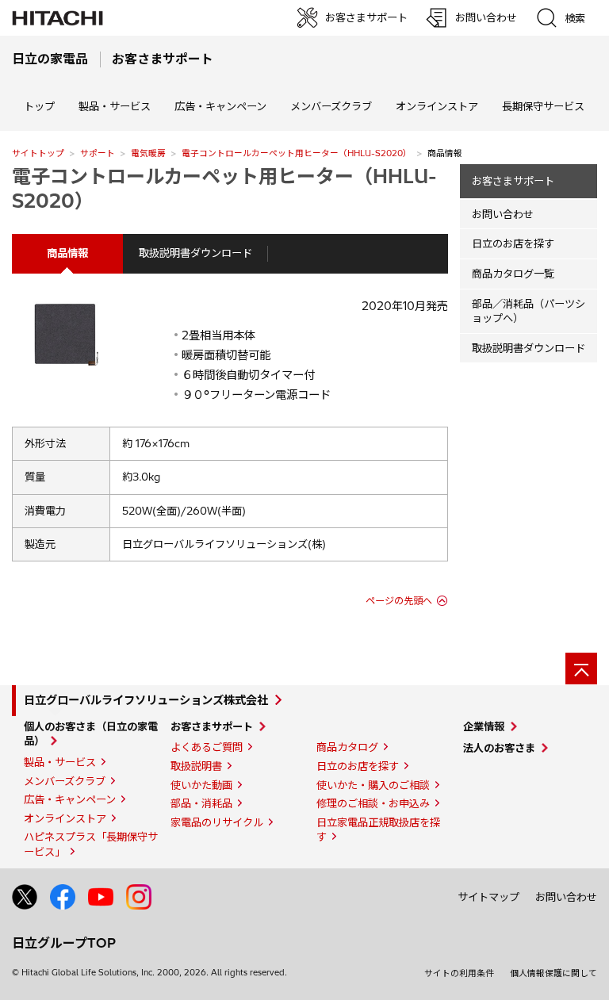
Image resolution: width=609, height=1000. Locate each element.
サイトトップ (38, 153)
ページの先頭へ (399, 601)
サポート (97, 153)
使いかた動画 (201, 785)
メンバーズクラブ (331, 106)
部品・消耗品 (201, 803)
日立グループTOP (64, 943)
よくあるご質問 (206, 747)
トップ (39, 106)
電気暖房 (148, 153)
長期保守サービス (543, 106)
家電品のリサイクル (216, 822)
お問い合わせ (503, 214)
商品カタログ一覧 (513, 273)
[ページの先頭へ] (581, 668)
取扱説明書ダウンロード (195, 253)
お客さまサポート (513, 180)
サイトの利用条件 (459, 973)
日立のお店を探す (513, 243)
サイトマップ (488, 897)
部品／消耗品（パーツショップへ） (528, 311)
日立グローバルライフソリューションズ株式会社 (146, 700)
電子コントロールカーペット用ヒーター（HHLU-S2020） (297, 153)
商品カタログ (347, 747)
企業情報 (483, 726)
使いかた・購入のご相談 (373, 785)
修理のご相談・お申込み (373, 803)
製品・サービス (60, 762)
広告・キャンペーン (70, 799)
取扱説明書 (196, 766)
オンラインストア (437, 106)
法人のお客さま (499, 747)
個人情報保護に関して (553, 973)
